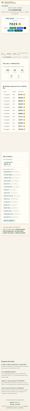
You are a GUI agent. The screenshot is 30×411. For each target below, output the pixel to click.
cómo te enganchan (8, 231)
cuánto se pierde (20, 229)
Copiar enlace (18, 30)
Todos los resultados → (9, 220)
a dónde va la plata (20, 233)
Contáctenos (20, 407)
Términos (12, 404)
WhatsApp (12, 28)
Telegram (10, 30)
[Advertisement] (15, 42)
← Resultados (4, 5)
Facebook (20, 28)
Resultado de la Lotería (12, 407)
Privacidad (17, 404)
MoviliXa (26, 406)
